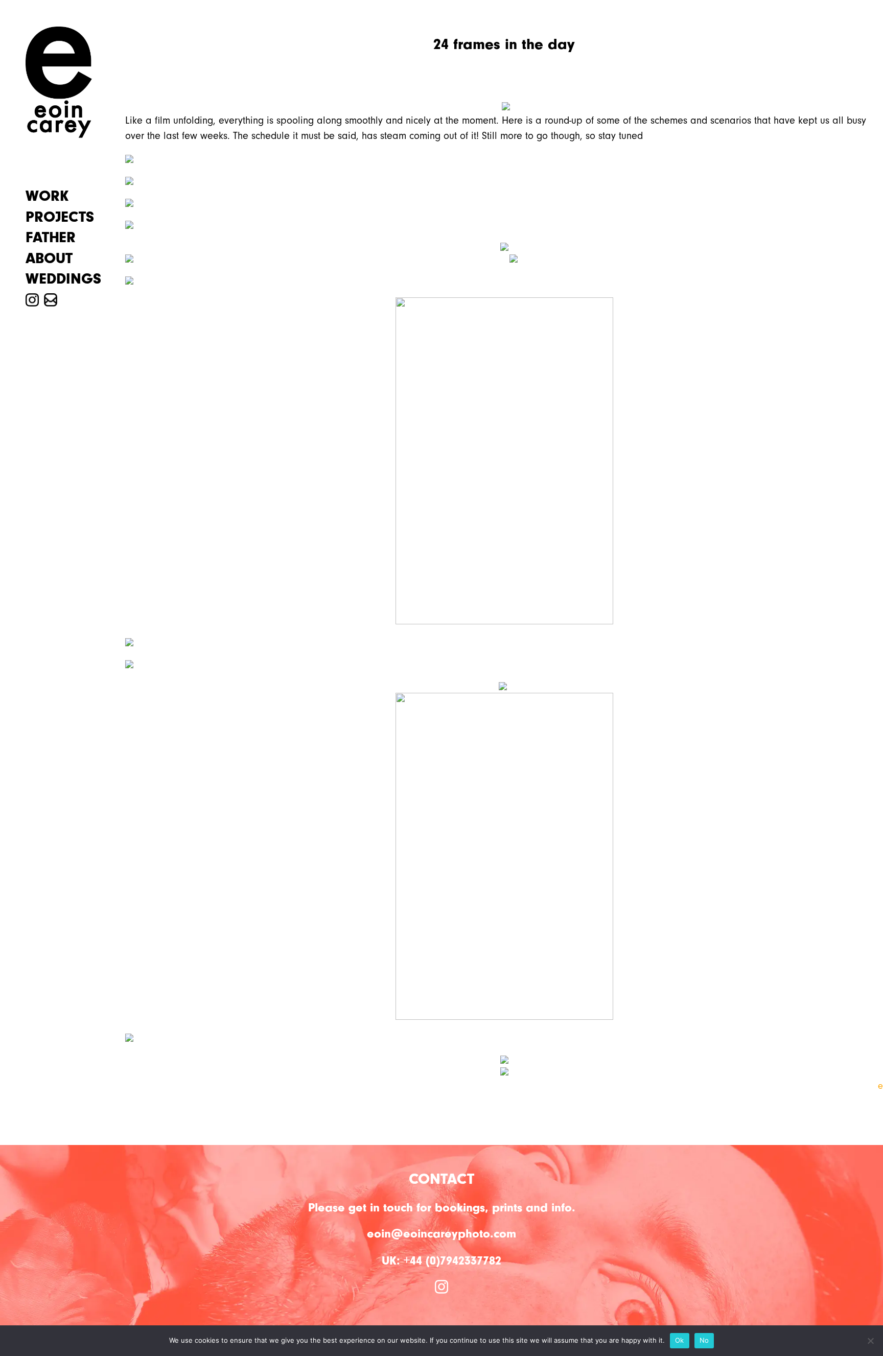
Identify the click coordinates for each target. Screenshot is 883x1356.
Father (51, 237)
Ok (679, 1340)
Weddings (63, 279)
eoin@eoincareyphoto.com (441, 1234)
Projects (60, 217)
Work (47, 196)
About (49, 258)
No (704, 1340)
